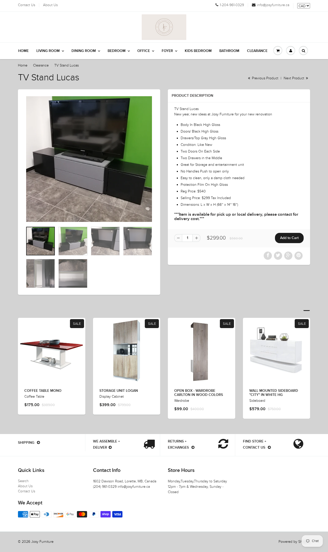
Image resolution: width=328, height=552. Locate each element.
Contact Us (26, 5)
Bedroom (117, 51)
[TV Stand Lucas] (89, 159)
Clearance (257, 51)
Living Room (48, 51)
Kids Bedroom (198, 51)
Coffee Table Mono (42, 391)
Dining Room (83, 51)
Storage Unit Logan (118, 391)
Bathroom (229, 51)
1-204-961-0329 (232, 5)
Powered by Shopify (294, 541)
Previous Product (264, 78)
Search (23, 481)
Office (143, 51)
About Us (50, 5)
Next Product (294, 78)
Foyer (167, 51)
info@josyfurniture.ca (273, 5)
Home (23, 51)
